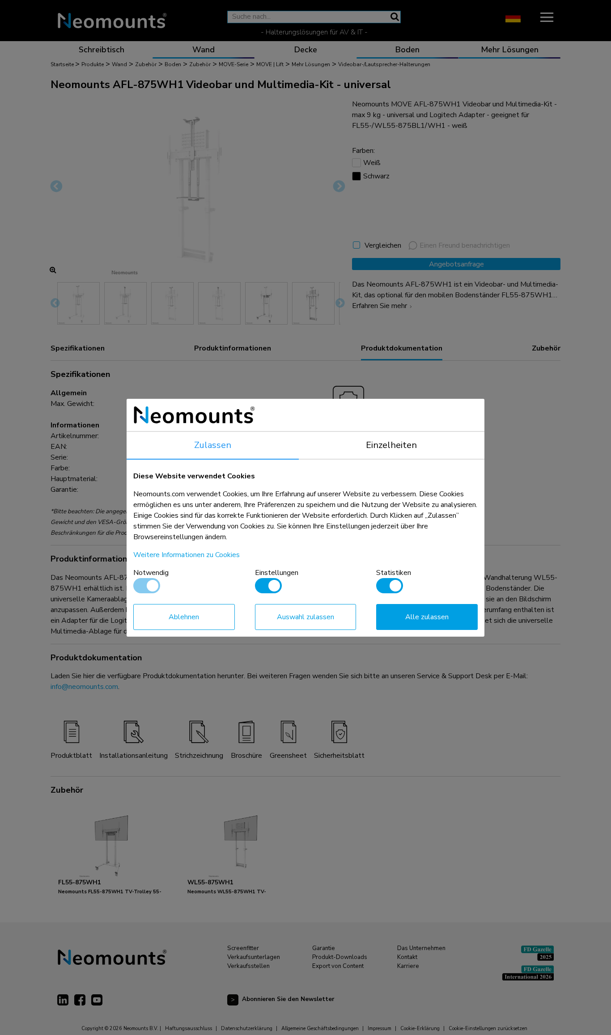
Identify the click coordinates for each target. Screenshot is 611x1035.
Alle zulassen (427, 617)
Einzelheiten (391, 445)
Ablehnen (184, 617)
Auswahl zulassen (305, 617)
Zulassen (212, 445)
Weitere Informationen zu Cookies (186, 555)
